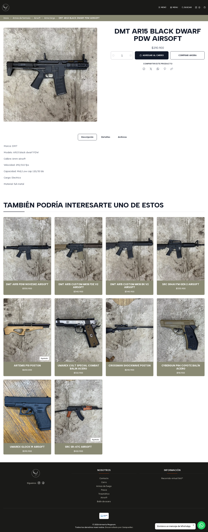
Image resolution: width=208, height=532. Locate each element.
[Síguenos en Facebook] (199, 7)
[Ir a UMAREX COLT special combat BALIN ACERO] (78, 330)
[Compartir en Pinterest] (164, 69)
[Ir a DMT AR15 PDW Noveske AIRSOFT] (27, 249)
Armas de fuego (104, 486)
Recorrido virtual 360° (172, 478)
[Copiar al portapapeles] (171, 69)
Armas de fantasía (21, 18)
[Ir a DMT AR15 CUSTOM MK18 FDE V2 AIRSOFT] (78, 249)
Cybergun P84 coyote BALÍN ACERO (181, 367)
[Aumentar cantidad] (130, 55)
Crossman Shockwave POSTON (130, 365)
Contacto (104, 478)
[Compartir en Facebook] (144, 69)
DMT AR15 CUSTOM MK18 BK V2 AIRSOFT (129, 286)
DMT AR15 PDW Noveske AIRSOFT (27, 284)
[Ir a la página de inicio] (6, 7)
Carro (104, 482)
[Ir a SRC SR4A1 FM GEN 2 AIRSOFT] (180, 249)
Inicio (6, 18)
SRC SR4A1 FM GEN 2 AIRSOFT (180, 284)
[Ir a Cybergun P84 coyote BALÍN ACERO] (180, 330)
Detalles (105, 137)
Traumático (104, 494)
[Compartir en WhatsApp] (157, 69)
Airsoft (37, 18)
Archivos (122, 137)
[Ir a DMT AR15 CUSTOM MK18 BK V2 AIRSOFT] (129, 249)
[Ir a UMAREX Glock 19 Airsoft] (27, 411)
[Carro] (204, 7)
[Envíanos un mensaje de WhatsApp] (201, 525)
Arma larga (49, 18)
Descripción (87, 137)
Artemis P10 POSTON (27, 365)
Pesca (104, 490)
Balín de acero (104, 501)
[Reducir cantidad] (113, 55)
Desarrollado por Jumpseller (119, 527)
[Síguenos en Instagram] (196, 7)
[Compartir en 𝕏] (151, 69)
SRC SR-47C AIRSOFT (78, 446)
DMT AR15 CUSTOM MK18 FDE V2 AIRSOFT (78, 286)
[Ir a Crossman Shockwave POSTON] (129, 330)
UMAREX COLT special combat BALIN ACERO (78, 367)
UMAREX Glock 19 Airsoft (27, 446)
